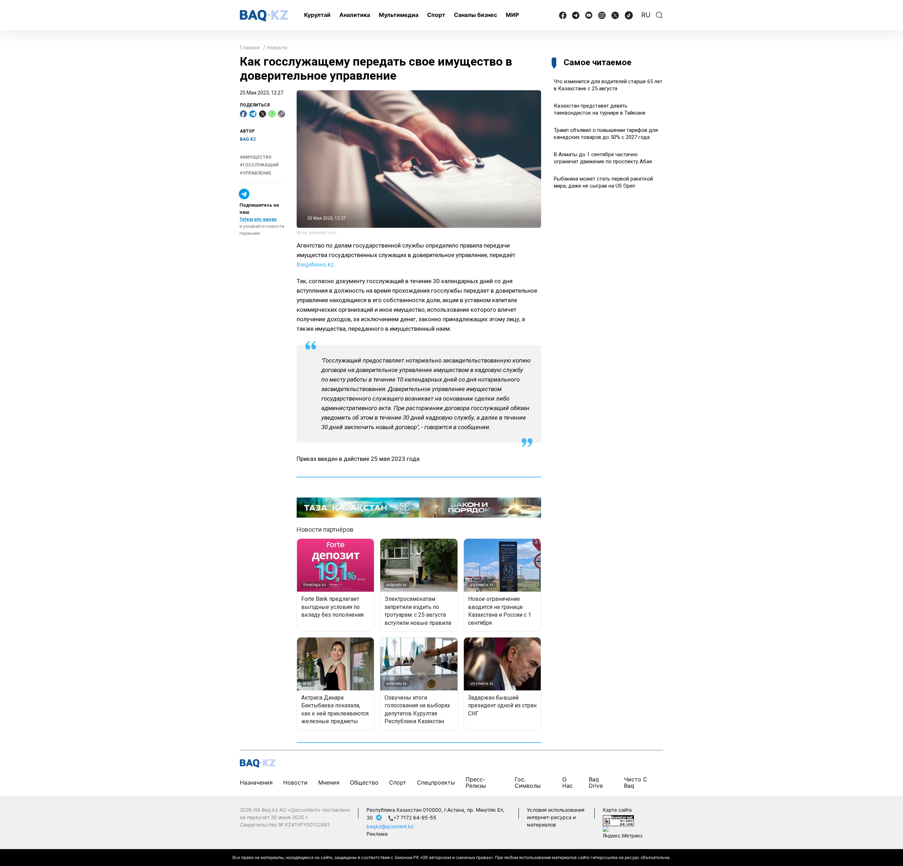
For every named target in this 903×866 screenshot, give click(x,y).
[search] (659, 15)
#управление (255, 173)
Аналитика (354, 14)
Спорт (436, 14)
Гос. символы (528, 782)
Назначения (256, 782)
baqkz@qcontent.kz (390, 826)
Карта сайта (617, 810)
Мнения (328, 782)
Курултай (317, 14)
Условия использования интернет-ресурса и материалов (555, 817)
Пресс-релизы (476, 782)
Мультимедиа (398, 14)
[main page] (264, 16)
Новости (277, 47)
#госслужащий (259, 165)
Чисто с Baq (635, 782)
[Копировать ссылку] (281, 113)
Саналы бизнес (475, 14)
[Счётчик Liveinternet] (618, 820)
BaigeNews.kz (315, 264)
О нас (567, 782)
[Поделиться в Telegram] (252, 113)
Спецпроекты (436, 782)
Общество (364, 782)
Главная (250, 47)
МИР (512, 14)
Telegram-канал (258, 219)
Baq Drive (596, 782)
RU (645, 15)
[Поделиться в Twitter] (262, 113)
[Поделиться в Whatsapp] (271, 113)
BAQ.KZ (248, 139)
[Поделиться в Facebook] (243, 113)
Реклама (377, 834)
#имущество (256, 157)
